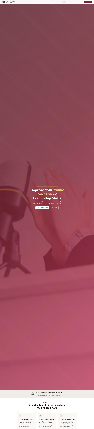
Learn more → (59, 395)
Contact (81, 1)
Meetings (68, 1)
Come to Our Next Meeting (42, 207)
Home (64, 1)
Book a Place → (88, 1)
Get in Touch (54, 207)
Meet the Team (75, 1)
